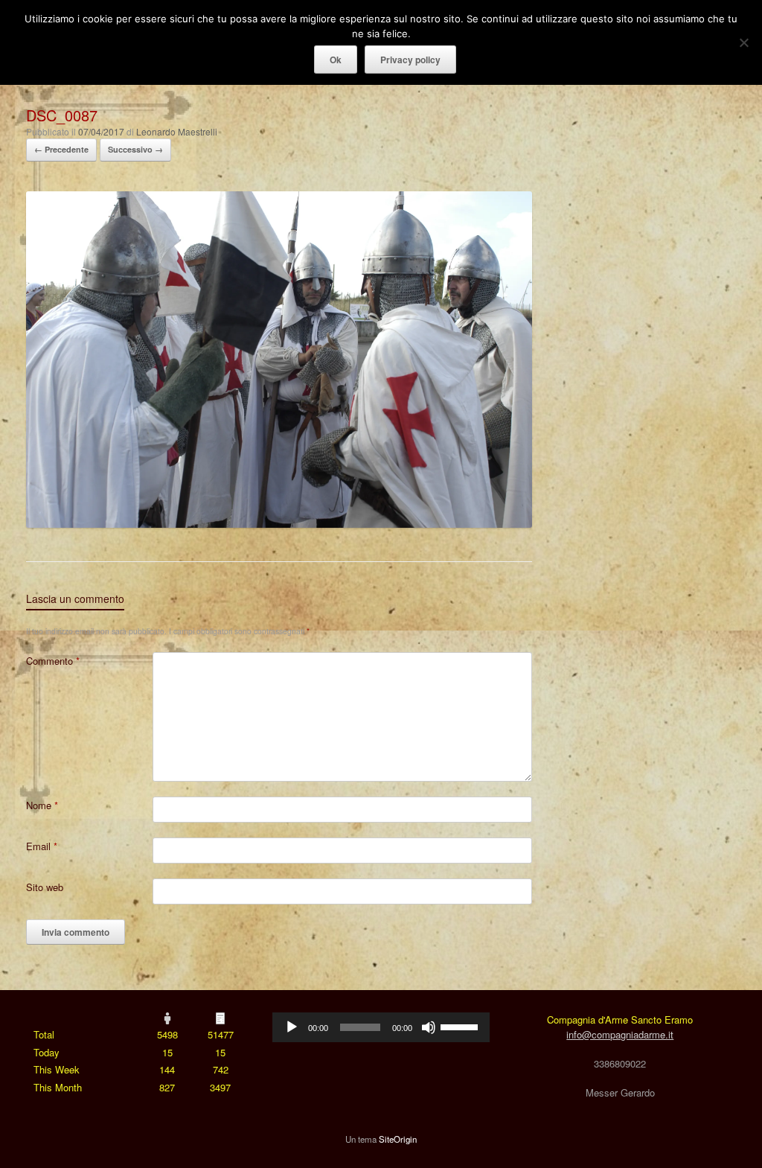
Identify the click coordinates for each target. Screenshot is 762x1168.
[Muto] (428, 1027)
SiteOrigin (398, 1139)
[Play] (291, 1027)
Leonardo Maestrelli (176, 131)
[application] (380, 1027)
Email (41, 846)
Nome (42, 805)
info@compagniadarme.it (619, 1034)
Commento (53, 661)
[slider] (461, 1025)
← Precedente (61, 149)
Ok (336, 59)
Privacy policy (410, 59)
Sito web (44, 887)
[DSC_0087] (279, 524)
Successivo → (135, 149)
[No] (743, 42)
